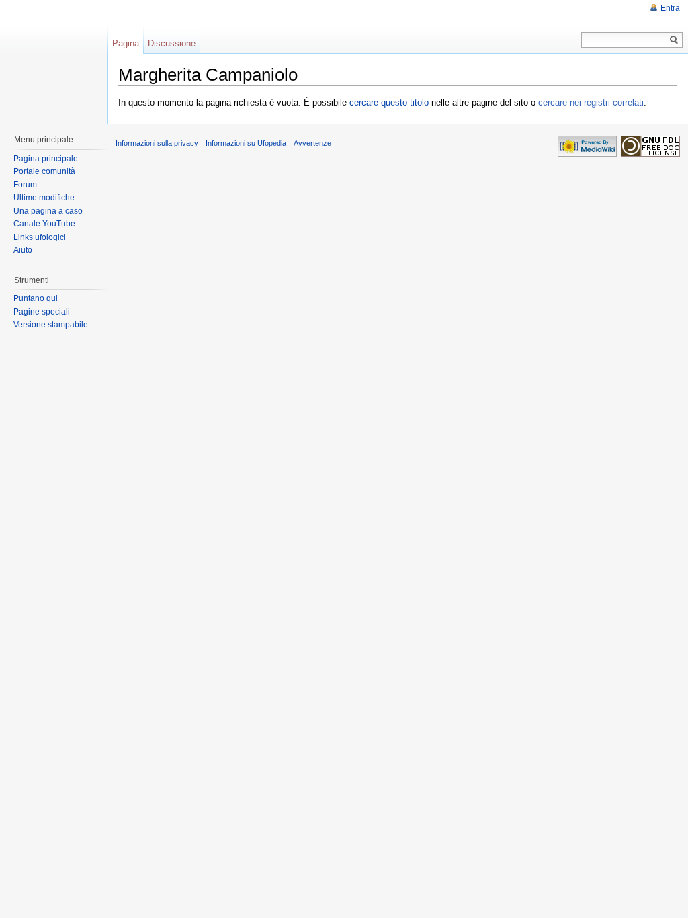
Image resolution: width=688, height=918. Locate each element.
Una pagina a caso (48, 211)
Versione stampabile (50, 324)
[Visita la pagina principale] (53, 60)
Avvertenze (312, 143)
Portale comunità (44, 171)
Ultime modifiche (44, 197)
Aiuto (22, 250)
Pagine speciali (41, 312)
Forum (25, 185)
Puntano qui (35, 298)
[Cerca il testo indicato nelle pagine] (674, 40)
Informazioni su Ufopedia (246, 143)
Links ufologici (39, 237)
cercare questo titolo (389, 102)
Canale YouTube (44, 223)
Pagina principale (45, 158)
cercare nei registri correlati (591, 102)
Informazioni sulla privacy (157, 143)
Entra (670, 8)
